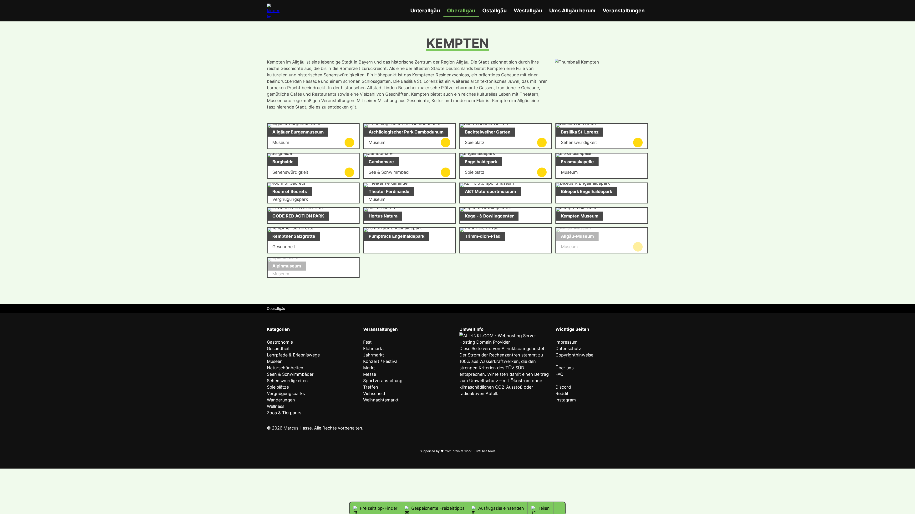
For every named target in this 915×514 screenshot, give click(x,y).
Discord (563, 387)
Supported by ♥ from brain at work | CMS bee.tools (457, 451)
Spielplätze (278, 387)
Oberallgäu (461, 10)
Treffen (370, 387)
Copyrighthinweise (574, 354)
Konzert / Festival (380, 361)
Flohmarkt (373, 348)
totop (561, 508)
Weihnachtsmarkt (381, 399)
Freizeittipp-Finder (378, 508)
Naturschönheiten (285, 367)
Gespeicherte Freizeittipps (437, 508)
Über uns (564, 367)
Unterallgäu (425, 10)
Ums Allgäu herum (572, 10)
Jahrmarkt (373, 354)
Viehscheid (374, 393)
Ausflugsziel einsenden (501, 508)
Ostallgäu (494, 10)
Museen (275, 361)
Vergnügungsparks (286, 393)
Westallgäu (528, 10)
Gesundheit (278, 348)
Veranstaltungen (624, 10)
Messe (369, 374)
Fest (367, 342)
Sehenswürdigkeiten (287, 380)
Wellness (275, 406)
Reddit (562, 393)
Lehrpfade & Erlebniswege (293, 354)
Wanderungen (281, 399)
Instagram (565, 399)
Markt (369, 367)
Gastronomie (280, 342)
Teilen (544, 508)
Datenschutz (568, 348)
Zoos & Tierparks (284, 412)
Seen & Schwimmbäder (290, 374)
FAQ (559, 374)
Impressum (566, 342)
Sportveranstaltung (382, 380)
